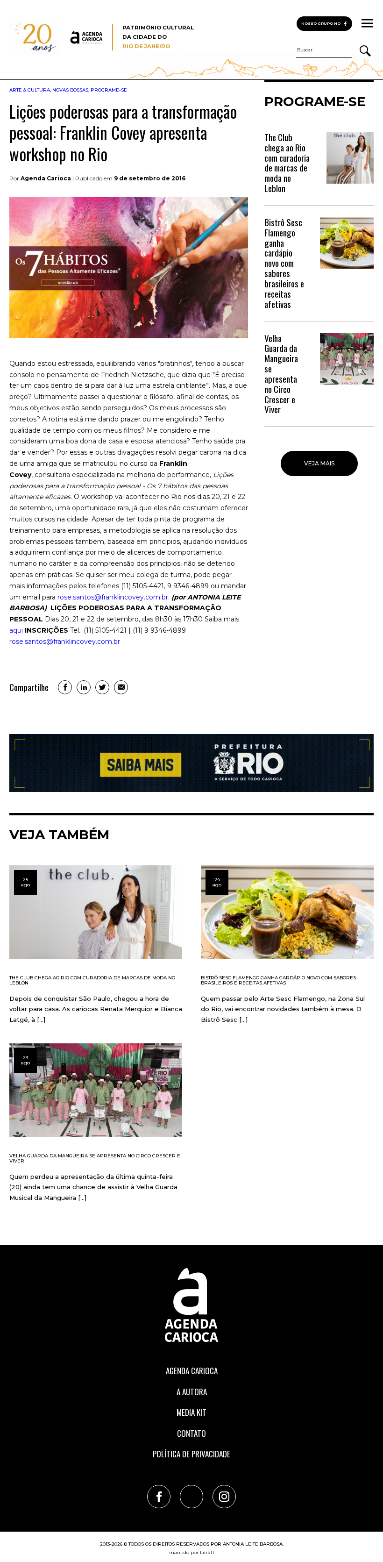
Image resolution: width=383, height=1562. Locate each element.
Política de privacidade (191, 1454)
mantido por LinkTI (191, 1552)
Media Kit (191, 1412)
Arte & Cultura (29, 90)
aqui (16, 630)
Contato (191, 1433)
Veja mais (319, 463)
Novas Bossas (70, 90)
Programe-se (109, 90)
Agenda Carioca (192, 1371)
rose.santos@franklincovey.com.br (112, 597)
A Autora (192, 1392)
